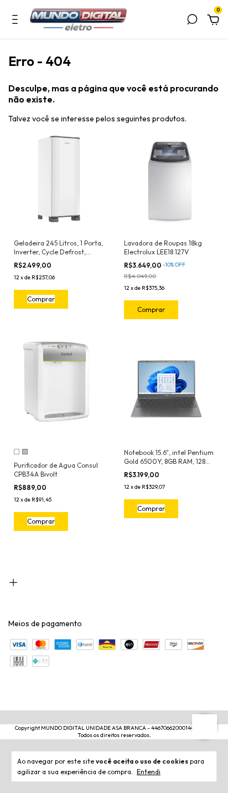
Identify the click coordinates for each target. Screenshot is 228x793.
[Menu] (16, 21)
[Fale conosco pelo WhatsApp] (204, 726)
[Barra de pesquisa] (192, 21)
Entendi (148, 772)
